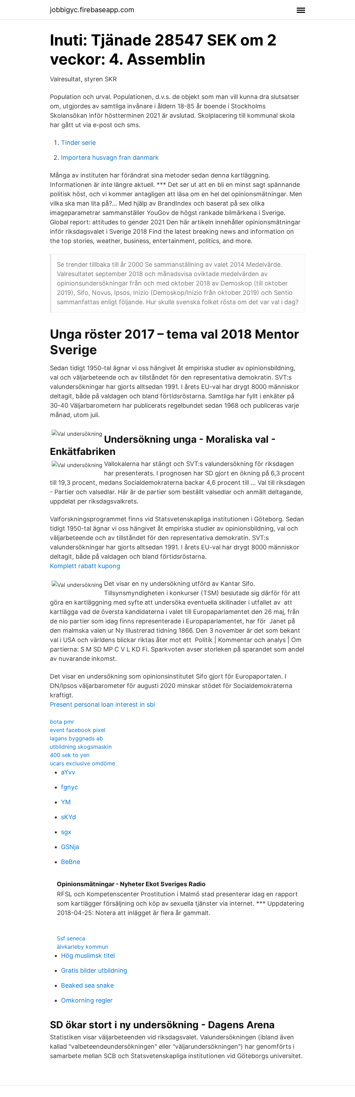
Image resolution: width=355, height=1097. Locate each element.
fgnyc (69, 787)
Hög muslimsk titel (88, 955)
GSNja (70, 846)
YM (66, 802)
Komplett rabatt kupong (85, 566)
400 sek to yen (69, 754)
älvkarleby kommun (82, 946)
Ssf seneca (71, 938)
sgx (66, 832)
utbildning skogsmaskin (81, 746)
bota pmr (62, 721)
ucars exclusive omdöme (82, 763)
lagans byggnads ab (76, 738)
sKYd (68, 817)
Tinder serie (78, 142)
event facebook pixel (77, 729)
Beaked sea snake (87, 985)
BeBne (70, 861)
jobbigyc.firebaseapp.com (92, 9)
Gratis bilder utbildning (94, 970)
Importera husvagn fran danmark (110, 157)
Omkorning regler (87, 1000)
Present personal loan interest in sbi (102, 704)
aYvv (68, 772)
